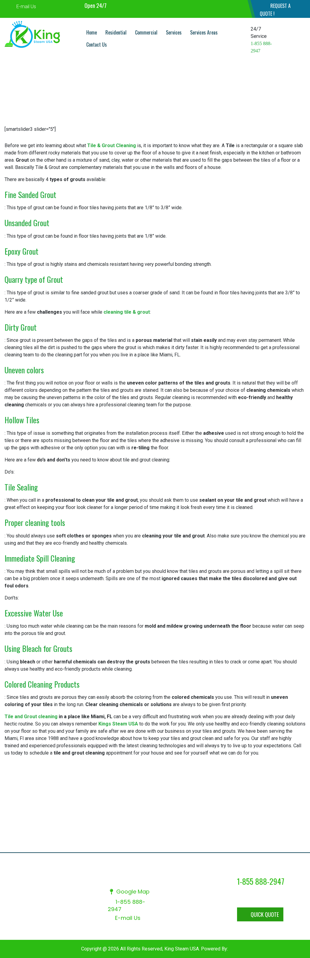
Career (251, 831)
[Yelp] (236, 5)
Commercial (146, 32)
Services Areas (204, 32)
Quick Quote (265, 914)
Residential (116, 32)
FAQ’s (284, 831)
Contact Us (96, 44)
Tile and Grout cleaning (31, 716)
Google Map (132, 891)
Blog (132, 839)
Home (91, 32)
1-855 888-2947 (126, 905)
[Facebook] (224, 5)
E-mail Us (25, 6)
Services (174, 32)
